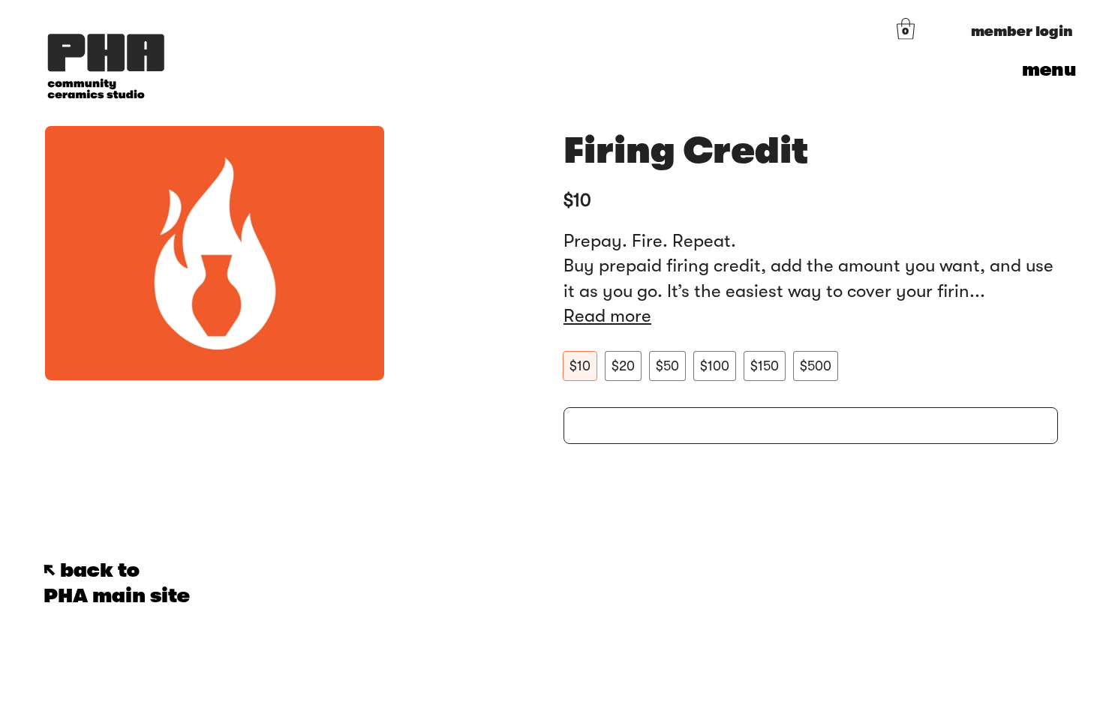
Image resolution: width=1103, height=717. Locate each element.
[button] (906, 29)
